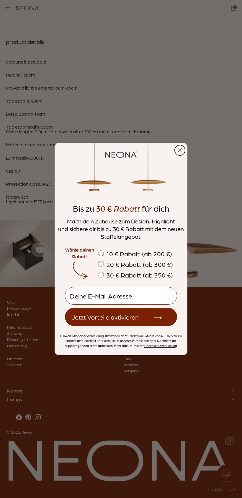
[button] (121, 317)
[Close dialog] (180, 150)
